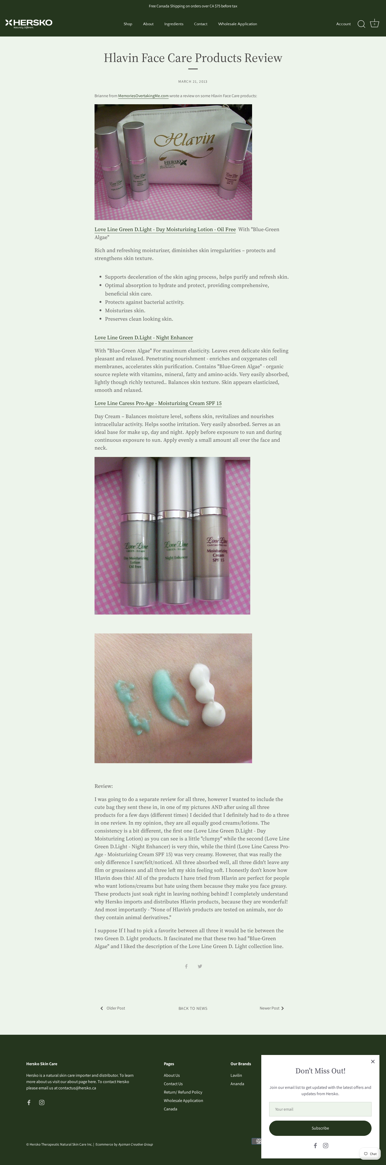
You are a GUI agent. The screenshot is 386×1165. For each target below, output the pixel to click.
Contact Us (173, 1083)
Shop (128, 24)
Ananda (237, 1083)
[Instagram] (325, 1145)
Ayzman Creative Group (135, 1144)
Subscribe (320, 1128)
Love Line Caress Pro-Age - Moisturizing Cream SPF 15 (158, 403)
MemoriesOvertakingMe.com (143, 95)
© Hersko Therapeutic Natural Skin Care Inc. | (61, 1144)
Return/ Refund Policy (183, 1092)
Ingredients (174, 24)
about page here (81, 1081)
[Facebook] (315, 1145)
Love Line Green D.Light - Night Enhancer (144, 337)
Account (343, 24)
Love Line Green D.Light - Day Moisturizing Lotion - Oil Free (165, 229)
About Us (172, 1075)
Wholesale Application (237, 24)
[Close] (373, 1061)
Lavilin (236, 1075)
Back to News (193, 1008)
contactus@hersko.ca (77, 1088)
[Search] (361, 24)
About (148, 24)
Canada (170, 1109)
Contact (200, 24)
